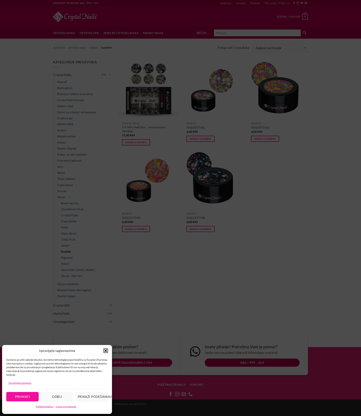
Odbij (57, 396)
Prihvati (22, 396)
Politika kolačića (44, 406)
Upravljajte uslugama (19, 382)
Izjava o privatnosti (66, 406)
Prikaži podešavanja (93, 396)
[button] (106, 351)
